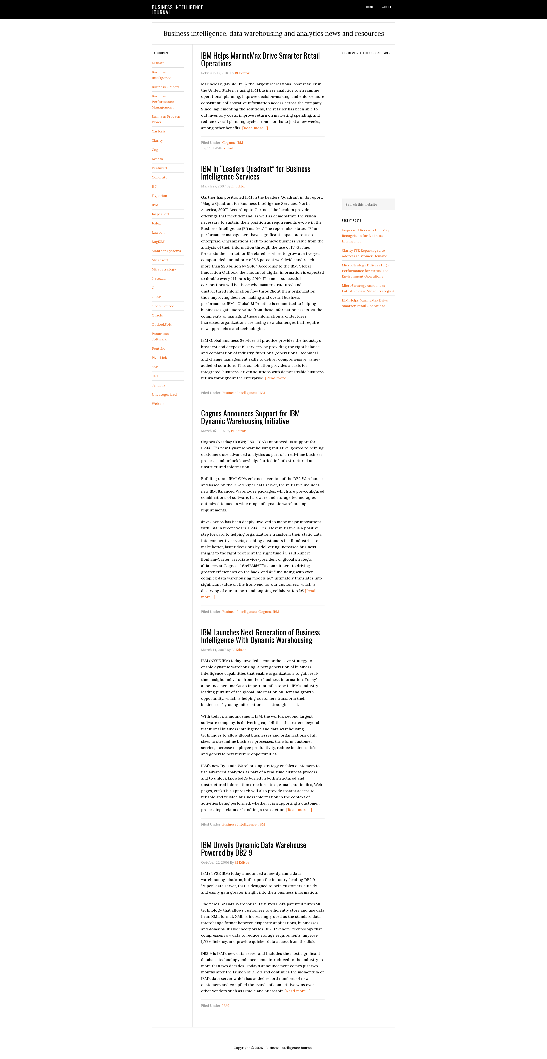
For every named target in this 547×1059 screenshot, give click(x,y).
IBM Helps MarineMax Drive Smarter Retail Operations (260, 58)
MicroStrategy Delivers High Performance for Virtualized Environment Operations (365, 270)
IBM (240, 142)
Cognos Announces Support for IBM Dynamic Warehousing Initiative (250, 416)
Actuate (158, 63)
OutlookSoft (162, 324)
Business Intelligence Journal (177, 9)
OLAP (156, 297)
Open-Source (163, 306)
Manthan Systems (166, 251)
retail (228, 148)
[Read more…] (255, 127)
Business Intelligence (239, 393)
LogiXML (159, 241)
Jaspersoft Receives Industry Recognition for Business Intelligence (365, 235)
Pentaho (158, 348)
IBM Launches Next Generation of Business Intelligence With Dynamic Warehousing (260, 635)
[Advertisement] (374, 124)
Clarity (157, 140)
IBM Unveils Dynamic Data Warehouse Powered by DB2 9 (253, 848)
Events (157, 159)
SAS (155, 376)
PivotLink (159, 357)
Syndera (158, 385)
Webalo (158, 403)
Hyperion (159, 195)
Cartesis (158, 131)
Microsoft (160, 260)
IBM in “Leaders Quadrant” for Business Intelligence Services (255, 172)
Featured (159, 168)
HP (154, 186)
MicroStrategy (164, 269)
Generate (159, 177)
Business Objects (165, 87)
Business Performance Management (163, 101)
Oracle (157, 315)
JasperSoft (160, 214)
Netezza (159, 278)
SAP (155, 367)
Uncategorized (164, 394)
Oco (155, 287)
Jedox (156, 223)
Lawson (158, 232)
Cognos (228, 142)
